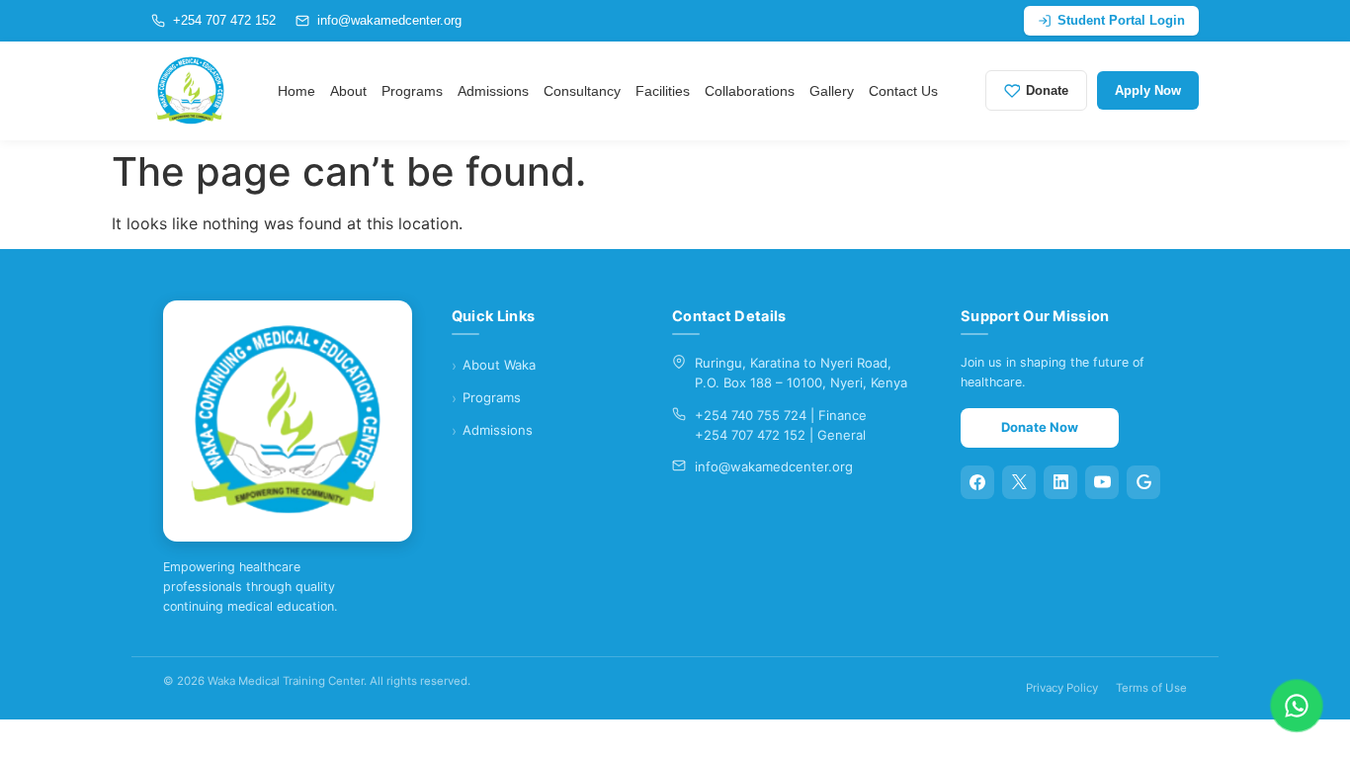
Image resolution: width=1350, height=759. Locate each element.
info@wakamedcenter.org (389, 20)
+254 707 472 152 (224, 20)
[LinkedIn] (1060, 482)
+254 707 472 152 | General (780, 435)
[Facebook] (977, 482)
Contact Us (903, 91)
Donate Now (1039, 427)
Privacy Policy (1062, 688)
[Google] (1143, 482)
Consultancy (582, 91)
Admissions (493, 91)
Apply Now (1148, 90)
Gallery (831, 91)
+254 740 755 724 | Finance (781, 415)
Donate (1047, 90)
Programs (412, 91)
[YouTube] (1102, 482)
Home (296, 91)
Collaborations (750, 91)
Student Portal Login (1121, 20)
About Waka (499, 365)
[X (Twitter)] (1019, 482)
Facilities (662, 91)
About (348, 91)
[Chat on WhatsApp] (1296, 705)
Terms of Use (1151, 688)
